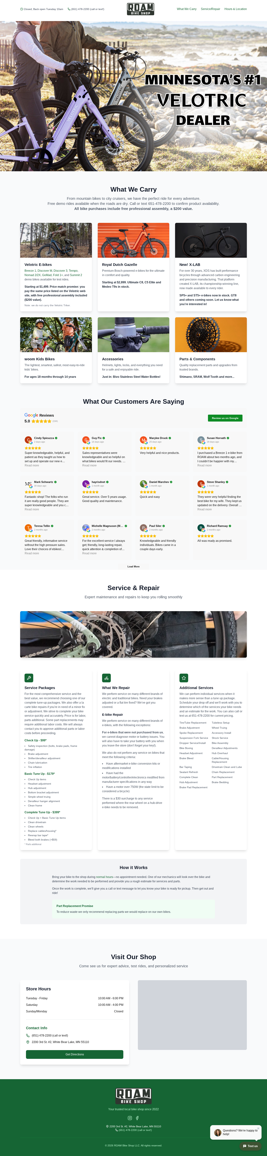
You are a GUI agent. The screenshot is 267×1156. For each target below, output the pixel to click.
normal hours (104, 876)
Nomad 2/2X (33, 275)
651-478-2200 (159, 204)
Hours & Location (235, 9)
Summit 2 (76, 275)
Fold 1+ (58, 275)
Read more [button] (32, 465)
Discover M (45, 270)
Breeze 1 (30, 270)
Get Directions (75, 1054)
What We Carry (187, 9)
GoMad (47, 275)
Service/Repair (210, 9)
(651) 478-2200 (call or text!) (87, 9)
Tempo (73, 270)
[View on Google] (28, 440)
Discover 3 (60, 270)
